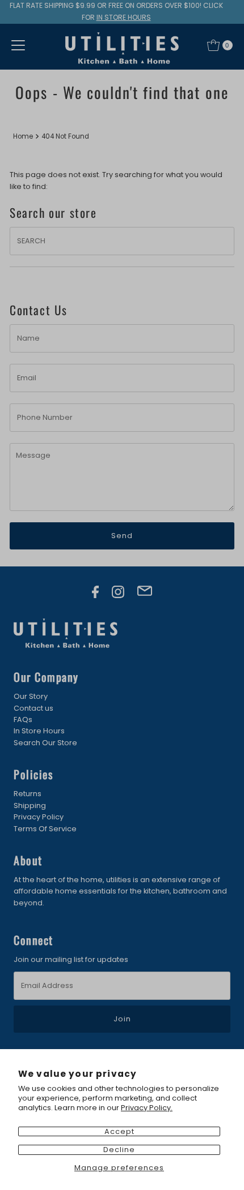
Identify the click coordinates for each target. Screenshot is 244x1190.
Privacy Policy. (147, 1107)
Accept (119, 1131)
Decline (119, 1149)
